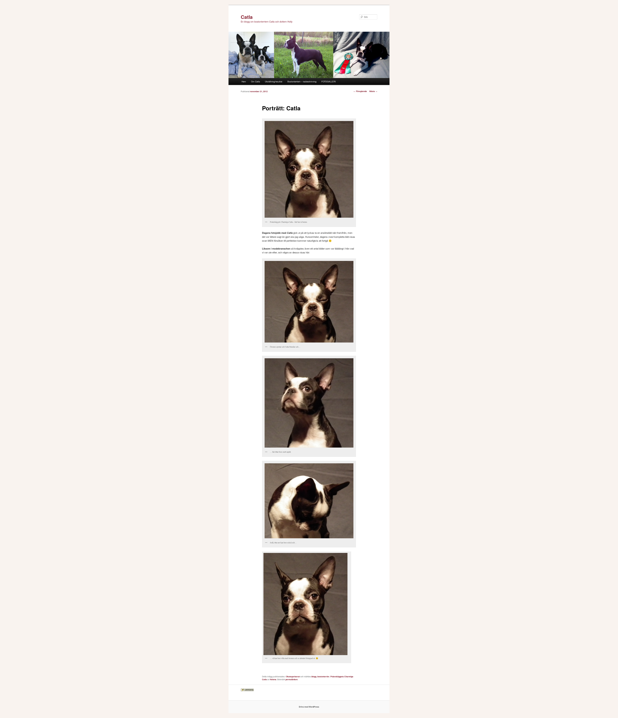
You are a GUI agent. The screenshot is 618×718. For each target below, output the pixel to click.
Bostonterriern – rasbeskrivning (301, 81)
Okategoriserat (293, 676)
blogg (313, 676)
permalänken (292, 679)
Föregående (360, 91)
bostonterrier (323, 676)
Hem (244, 81)
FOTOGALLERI (328, 81)
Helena (273, 679)
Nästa (373, 91)
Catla (247, 16)
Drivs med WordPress (309, 706)
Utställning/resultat (273, 81)
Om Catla (255, 81)
